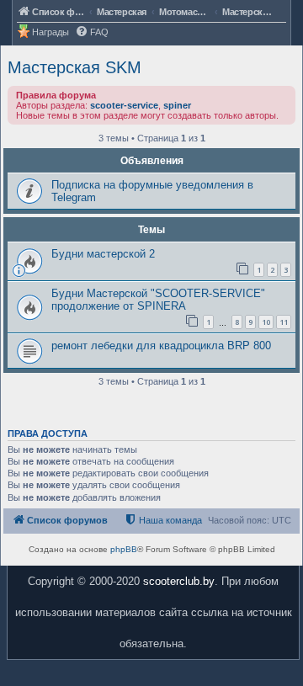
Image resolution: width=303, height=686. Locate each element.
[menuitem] (92, 32)
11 (283, 321)
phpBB (123, 549)
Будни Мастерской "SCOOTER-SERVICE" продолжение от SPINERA (158, 299)
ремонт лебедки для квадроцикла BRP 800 (161, 345)
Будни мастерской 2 (103, 253)
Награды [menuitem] (50, 32)
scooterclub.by (179, 581)
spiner (177, 105)
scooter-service (124, 105)
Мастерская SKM (74, 67)
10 (266, 321)
